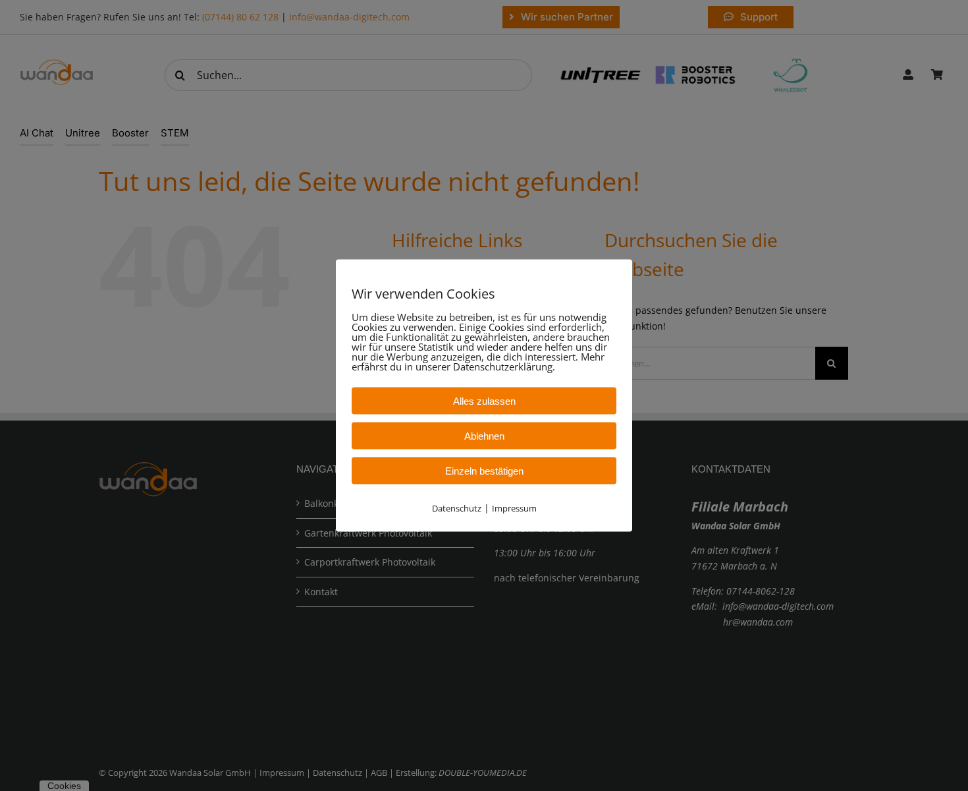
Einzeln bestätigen (484, 471)
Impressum (514, 508)
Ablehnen (484, 436)
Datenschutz (456, 508)
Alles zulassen (484, 401)
